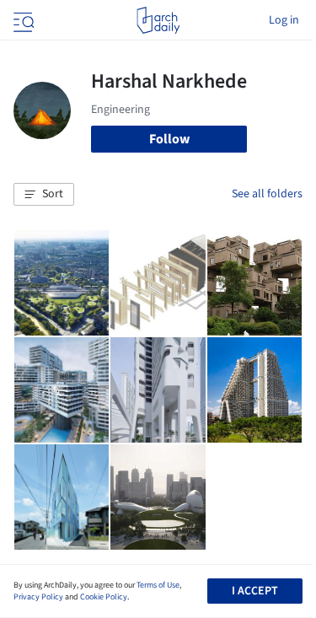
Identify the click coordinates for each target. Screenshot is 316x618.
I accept (255, 591)
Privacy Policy (38, 597)
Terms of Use (158, 585)
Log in (284, 20)
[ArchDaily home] (158, 20)
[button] (43, 195)
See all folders (267, 193)
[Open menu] (22, 20)
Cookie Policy (103, 597)
